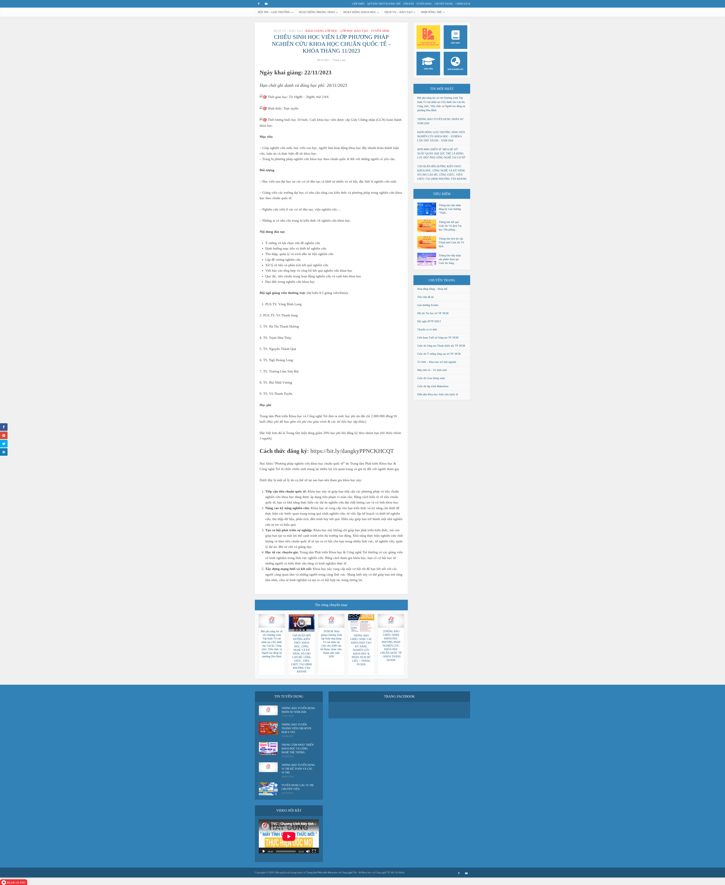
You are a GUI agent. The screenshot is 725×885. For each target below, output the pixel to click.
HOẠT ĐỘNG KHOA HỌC (359, 12)
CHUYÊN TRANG (443, 3)
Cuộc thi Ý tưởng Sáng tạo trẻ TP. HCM (438, 353)
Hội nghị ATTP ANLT (429, 321)
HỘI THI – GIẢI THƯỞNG (274, 12)
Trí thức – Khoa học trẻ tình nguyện (436, 362)
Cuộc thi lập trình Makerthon (432, 386)
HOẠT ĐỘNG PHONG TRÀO (317, 12)
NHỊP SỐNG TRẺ (431, 12)
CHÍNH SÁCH (463, 3)
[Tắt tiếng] (308, 851)
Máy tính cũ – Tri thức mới (432, 370)
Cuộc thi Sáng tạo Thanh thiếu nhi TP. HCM (441, 345)
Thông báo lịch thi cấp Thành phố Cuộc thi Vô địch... (451, 242)
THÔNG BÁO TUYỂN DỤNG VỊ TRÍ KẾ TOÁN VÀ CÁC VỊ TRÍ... (298, 769)
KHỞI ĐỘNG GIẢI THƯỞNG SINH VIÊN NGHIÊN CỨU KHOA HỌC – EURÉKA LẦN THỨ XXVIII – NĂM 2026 (441, 136)
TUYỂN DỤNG (424, 3)
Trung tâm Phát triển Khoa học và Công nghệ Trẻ (331, 872)
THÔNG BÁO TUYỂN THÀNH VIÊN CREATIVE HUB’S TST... (297, 728)
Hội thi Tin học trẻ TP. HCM (432, 313)
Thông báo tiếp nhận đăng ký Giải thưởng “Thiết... (450, 209)
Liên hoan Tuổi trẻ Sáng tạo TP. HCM (437, 337)
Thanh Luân (339, 60)
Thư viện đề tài (425, 297)
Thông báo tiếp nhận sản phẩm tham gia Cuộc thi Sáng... (450, 259)
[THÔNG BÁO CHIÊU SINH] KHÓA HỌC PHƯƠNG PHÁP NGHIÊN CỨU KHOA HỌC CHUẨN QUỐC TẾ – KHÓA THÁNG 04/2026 (391, 645)
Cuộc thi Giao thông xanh (431, 378)
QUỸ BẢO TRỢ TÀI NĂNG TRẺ (384, 3)
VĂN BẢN (408, 3)
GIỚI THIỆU (358, 3)
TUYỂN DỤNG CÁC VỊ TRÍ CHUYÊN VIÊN (298, 787)
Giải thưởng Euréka (427, 305)
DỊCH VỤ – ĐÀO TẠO (398, 12)
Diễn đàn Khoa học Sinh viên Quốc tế (437, 394)
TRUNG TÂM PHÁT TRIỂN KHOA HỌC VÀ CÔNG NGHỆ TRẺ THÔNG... (298, 748)
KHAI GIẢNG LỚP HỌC (321, 30)
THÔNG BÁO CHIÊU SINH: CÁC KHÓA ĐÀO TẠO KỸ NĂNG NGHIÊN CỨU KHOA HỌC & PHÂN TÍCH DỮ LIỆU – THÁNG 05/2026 (361, 650)
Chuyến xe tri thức (427, 329)
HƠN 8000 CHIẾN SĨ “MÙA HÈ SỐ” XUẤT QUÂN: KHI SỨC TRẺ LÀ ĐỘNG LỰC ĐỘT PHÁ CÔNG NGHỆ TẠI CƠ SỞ (441, 153)
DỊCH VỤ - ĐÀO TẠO (288, 30)
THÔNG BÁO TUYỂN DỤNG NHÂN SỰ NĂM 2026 (298, 710)
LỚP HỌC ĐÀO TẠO (354, 30)
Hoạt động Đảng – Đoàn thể (432, 289)
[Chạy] (264, 851)
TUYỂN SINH (380, 30)
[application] (289, 836)
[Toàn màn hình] (314, 851)
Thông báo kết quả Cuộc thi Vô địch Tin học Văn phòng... (450, 226)
